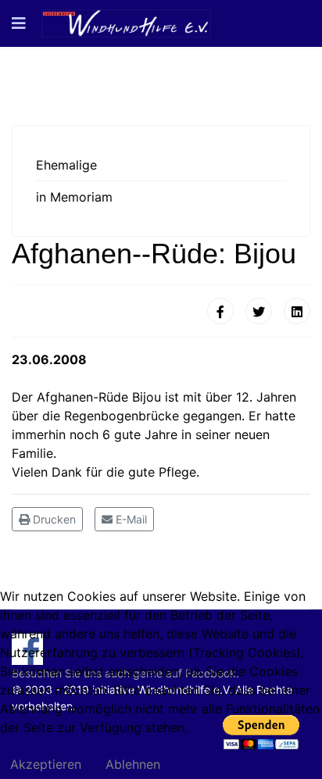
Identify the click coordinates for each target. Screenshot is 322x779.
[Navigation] (19, 23)
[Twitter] (258, 311)
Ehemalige (66, 165)
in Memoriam (74, 197)
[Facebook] (220, 311)
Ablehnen (133, 764)
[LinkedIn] (297, 311)
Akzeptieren (45, 764)
